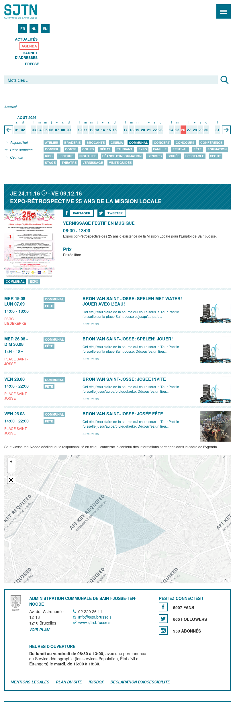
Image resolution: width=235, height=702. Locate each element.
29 (201, 130)
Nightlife (87, 156)
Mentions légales (30, 682)
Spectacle (194, 156)
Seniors (155, 156)
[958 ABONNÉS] (163, 630)
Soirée (173, 156)
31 (218, 130)
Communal (138, 142)
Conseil (52, 149)
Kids (48, 156)
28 (195, 130)
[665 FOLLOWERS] (163, 618)
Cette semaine (21, 149)
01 (17, 130)
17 (126, 130)
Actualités (26, 39)
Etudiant (124, 149)
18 (132, 130)
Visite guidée (120, 163)
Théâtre (69, 163)
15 (109, 130)
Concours (185, 142)
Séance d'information (122, 156)
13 (97, 130)
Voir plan (39, 630)
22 (155, 130)
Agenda (29, 46)
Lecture (65, 156)
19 (137, 130)
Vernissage (93, 163)
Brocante (96, 142)
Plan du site (69, 682)
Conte (70, 149)
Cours (88, 149)
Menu (223, 11)
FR (22, 28)
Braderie (72, 142)
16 (115, 130)
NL (34, 28)
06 (51, 130)
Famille (160, 149)
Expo (142, 149)
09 (69, 130)
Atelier (51, 142)
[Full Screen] (11, 480)
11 (86, 130)
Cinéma (117, 142)
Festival (180, 149)
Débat (105, 149)
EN (45, 28)
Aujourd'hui (19, 142)
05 (46, 130)
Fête (197, 149)
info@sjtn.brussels (94, 616)
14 (103, 130)
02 (23, 130)
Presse (32, 63)
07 (57, 130)
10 (80, 130)
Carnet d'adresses (26, 55)
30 (206, 130)
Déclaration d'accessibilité (140, 682)
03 (34, 130)
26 (183, 130)
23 (160, 130)
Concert (162, 142)
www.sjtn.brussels (94, 622)
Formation (217, 149)
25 (177, 130)
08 (63, 130)
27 (189, 130)
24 (171, 130)
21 (149, 130)
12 (91, 130)
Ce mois (16, 157)
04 (40, 130)
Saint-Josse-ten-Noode (29, 11)
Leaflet (224, 580)
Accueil (10, 107)
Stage (50, 163)
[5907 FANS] (163, 607)
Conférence (211, 142)
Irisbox (96, 682)
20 (143, 130)
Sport (215, 156)
